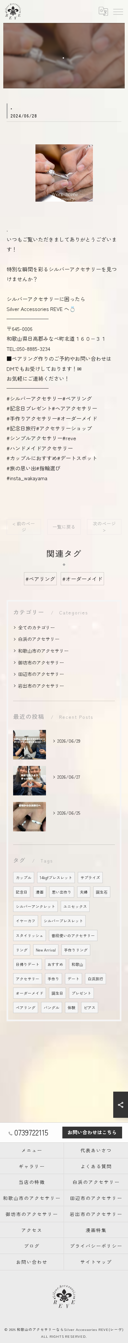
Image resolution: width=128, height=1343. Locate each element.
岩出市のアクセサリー (41, 685)
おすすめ (55, 964)
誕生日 (57, 993)
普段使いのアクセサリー (73, 935)
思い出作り (62, 892)
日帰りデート (27, 964)
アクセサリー (27, 978)
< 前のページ (23, 526)
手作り (53, 978)
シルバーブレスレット (63, 920)
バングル (51, 1007)
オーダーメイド (29, 993)
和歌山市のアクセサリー (43, 650)
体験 (71, 1007)
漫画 (40, 892)
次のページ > (104, 526)
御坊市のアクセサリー (41, 662)
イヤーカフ (25, 920)
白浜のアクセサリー (38, 639)
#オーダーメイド (82, 579)
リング (22, 950)
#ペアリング (40, 579)
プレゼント (81, 993)
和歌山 (77, 964)
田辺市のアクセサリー (41, 674)
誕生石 (102, 892)
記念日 (22, 892)
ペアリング (25, 1007)
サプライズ (90, 877)
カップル (24, 877)
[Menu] (117, 11)
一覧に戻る (64, 526)
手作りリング (76, 950)
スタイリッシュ (29, 935)
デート (73, 978)
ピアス (90, 1007)
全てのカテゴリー (36, 627)
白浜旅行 (95, 978)
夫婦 (84, 892)
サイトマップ (96, 1262)
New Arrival (46, 950)
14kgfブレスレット (56, 877)
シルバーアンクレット (35, 906)
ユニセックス (75, 906)
